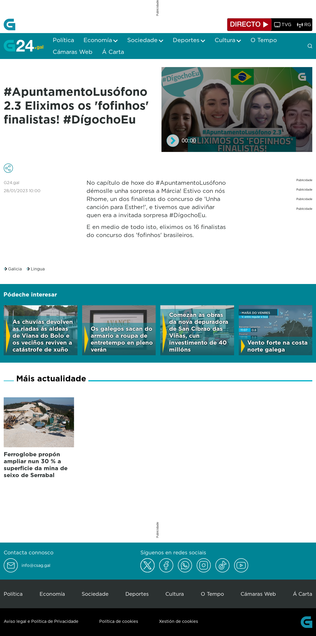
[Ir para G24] (23, 45)
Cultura (174, 593)
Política (13, 593)
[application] (236, 109)
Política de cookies (118, 621)
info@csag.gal (36, 565)
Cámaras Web (258, 593)
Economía (52, 593)
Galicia (15, 269)
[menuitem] (63, 40)
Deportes (137, 593)
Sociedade (95, 593)
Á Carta (302, 593)
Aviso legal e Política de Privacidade (41, 621)
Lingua (38, 269)
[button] (173, 140)
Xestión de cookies (178, 621)
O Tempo (212, 593)
